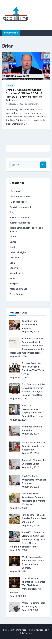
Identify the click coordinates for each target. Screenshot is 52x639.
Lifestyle (13, 268)
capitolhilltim (33, 104)
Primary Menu (11, 33)
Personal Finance (18, 288)
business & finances (19, 222)
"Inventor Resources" (20, 196)
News (10, 85)
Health (12, 247)
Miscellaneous (16, 273)
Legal (12, 262)
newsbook (41, 630)
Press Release (16, 294)
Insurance (14, 257)
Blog (11, 212)
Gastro (12, 241)
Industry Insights (17, 252)
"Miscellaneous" (18, 201)
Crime (12, 236)
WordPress (21, 630)
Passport (14, 283)
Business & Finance (19, 217)
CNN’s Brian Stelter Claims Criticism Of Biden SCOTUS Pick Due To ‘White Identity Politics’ (24, 95)
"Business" (15, 191)
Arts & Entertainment (20, 207)
